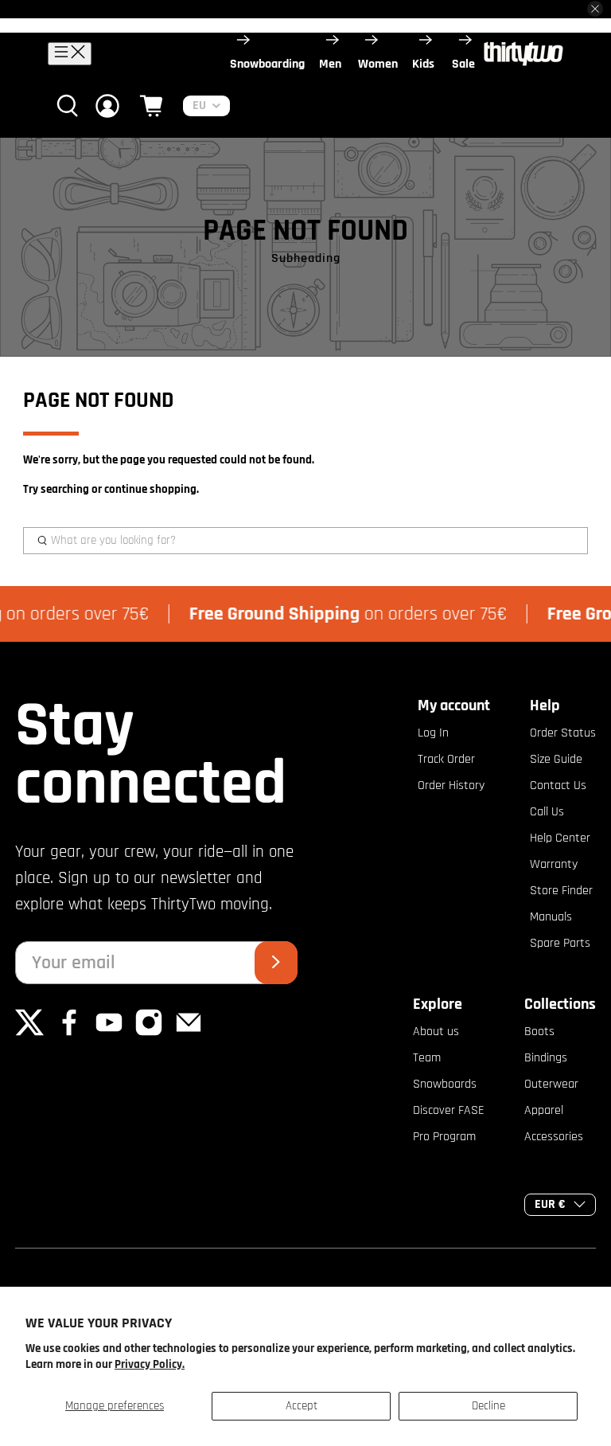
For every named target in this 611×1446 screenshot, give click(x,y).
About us (436, 1031)
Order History (451, 785)
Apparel (543, 1110)
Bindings (545, 1057)
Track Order (446, 759)
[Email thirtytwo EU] (188, 1033)
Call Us (547, 811)
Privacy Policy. (150, 1364)
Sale (463, 64)
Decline (488, 1405)
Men (330, 64)
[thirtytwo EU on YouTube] (109, 1033)
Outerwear (551, 1084)
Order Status (563, 733)
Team (427, 1057)
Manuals (551, 917)
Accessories (553, 1136)
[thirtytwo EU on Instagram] (148, 1033)
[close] (595, 9)
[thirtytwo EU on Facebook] (69, 1033)
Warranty (554, 864)
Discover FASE (449, 1110)
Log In (433, 733)
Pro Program (444, 1136)
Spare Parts (560, 943)
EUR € (550, 1204)
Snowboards (445, 1084)
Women (378, 64)
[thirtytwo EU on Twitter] (29, 1033)
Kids (423, 64)
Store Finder (561, 890)
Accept (301, 1405)
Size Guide (556, 759)
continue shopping (150, 489)
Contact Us (558, 785)
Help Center (560, 838)
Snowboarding (267, 64)
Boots (539, 1031)
